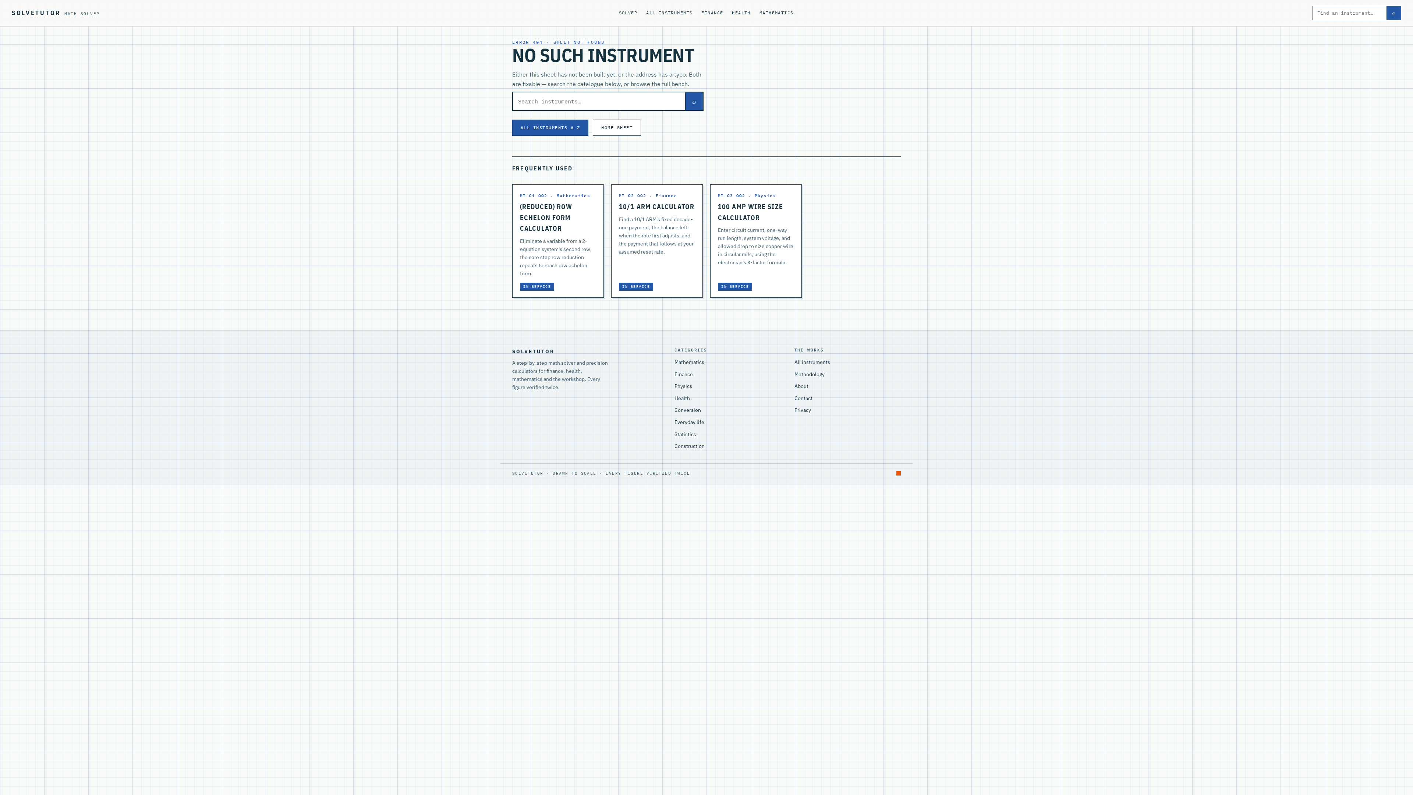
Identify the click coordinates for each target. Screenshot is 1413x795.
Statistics (685, 434)
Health (741, 12)
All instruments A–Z (550, 127)
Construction (689, 446)
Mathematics (776, 12)
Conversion (687, 410)
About (801, 386)
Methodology (809, 374)
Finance (712, 12)
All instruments (669, 12)
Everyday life (689, 422)
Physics (683, 386)
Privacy (802, 410)
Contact (803, 398)
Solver (628, 12)
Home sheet (617, 127)
